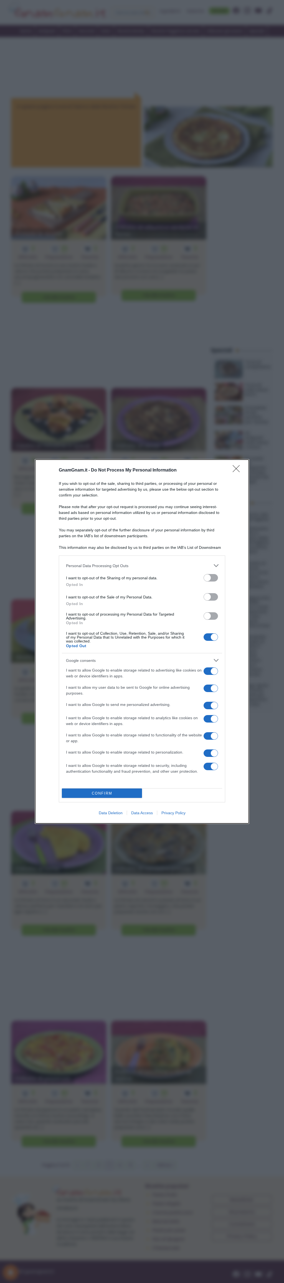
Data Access (142, 813)
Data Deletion (111, 813)
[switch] (211, 578)
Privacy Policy (173, 813)
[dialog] (142, 641)
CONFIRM (102, 793)
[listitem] (142, 565)
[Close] (238, 470)
